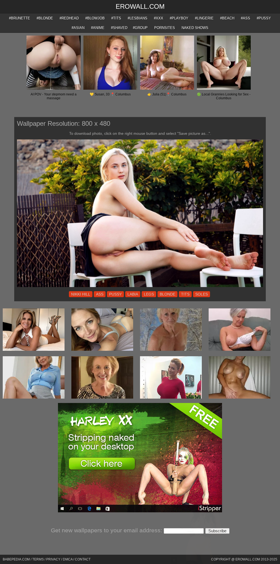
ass (99, 294)
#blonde (45, 18)
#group (140, 28)
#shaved (119, 28)
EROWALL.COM (140, 6)
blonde (167, 294)
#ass (245, 18)
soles (201, 294)
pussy (115, 294)
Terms (38, 559)
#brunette (19, 18)
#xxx (158, 18)
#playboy (179, 18)
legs (149, 294)
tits (185, 294)
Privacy (53, 559)
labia (132, 294)
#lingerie (204, 18)
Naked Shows (195, 28)
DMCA (67, 559)
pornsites (164, 28)
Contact (83, 559)
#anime (97, 28)
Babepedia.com (16, 559)
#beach (227, 18)
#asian (78, 28)
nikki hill (80, 294)
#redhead (69, 18)
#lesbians (137, 18)
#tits (116, 18)
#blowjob (95, 18)
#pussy (264, 18)
